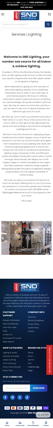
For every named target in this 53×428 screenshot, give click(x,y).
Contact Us (7, 334)
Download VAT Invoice (12, 338)
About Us (32, 317)
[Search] (48, 24)
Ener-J (30, 356)
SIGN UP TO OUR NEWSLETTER (49, 360)
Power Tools (8, 370)
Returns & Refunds (10, 324)
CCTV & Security (9, 363)
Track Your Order (10, 327)
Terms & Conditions (36, 320)
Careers (31, 331)
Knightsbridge (33, 367)
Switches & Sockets (11, 356)
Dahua (30, 353)
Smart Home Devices (12, 367)
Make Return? (8, 342)
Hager (30, 370)
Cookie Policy (33, 328)
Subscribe (39, 388)
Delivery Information (11, 320)
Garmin (31, 360)
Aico (30, 363)
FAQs (5, 331)
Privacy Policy (33, 324)
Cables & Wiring (9, 360)
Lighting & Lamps (10, 353)
